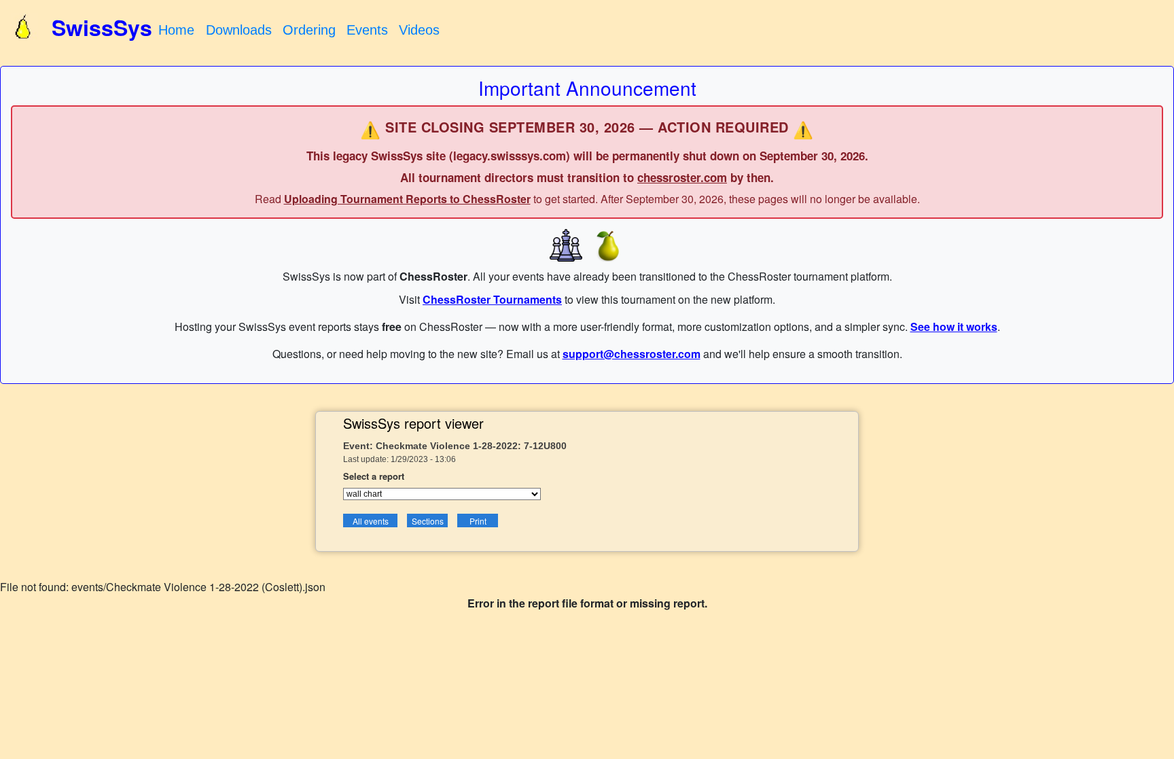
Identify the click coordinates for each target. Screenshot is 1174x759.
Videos (419, 29)
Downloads (239, 29)
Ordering (309, 29)
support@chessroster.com (631, 353)
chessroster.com (682, 177)
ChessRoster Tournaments (492, 299)
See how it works (953, 326)
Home (176, 29)
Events (367, 29)
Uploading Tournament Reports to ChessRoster (407, 199)
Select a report (373, 476)
